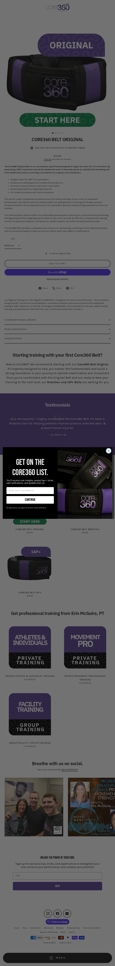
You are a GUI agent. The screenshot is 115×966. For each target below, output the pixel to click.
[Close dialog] (108, 450)
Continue (30, 500)
